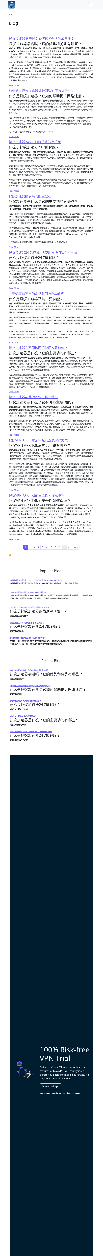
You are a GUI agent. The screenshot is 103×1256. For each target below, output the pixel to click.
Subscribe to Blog (10, 555)
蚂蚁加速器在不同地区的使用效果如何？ (38, 348)
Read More (14, 85)
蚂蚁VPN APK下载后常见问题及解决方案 (38, 440)
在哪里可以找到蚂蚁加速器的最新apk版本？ (29, 607)
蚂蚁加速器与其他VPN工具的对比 (33, 397)
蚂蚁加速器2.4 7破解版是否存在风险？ (27, 622)
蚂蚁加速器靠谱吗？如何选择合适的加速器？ (41, 38)
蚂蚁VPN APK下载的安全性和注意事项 (37, 495)
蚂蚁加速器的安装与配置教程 (30, 196)
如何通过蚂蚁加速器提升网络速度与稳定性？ (41, 90)
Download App (50, 1086)
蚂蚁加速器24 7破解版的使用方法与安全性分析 (43, 252)
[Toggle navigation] (91, 4)
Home (11, 14)
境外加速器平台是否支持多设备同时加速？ (29, 592)
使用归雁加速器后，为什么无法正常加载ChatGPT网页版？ (36, 580)
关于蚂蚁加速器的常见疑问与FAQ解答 (36, 293)
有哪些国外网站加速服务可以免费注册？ (28, 638)
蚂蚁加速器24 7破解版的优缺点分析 (35, 142)
